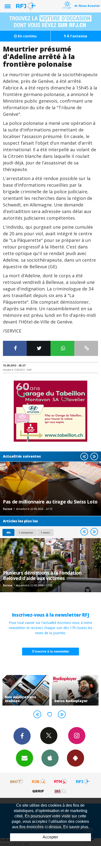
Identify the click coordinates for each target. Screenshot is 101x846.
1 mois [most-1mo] (45, 532)
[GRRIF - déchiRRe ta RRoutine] (39, 791)
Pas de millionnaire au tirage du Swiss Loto (50, 502)
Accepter (50, 837)
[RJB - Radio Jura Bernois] (39, 781)
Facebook (22, 736)
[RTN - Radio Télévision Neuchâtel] (60, 781)
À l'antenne (76, 36)
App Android (75, 758)
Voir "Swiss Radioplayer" (75, 690)
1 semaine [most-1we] (26, 532)
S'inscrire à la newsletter (50, 651)
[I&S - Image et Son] (60, 791)
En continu (27, 36)
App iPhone (50, 758)
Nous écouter (89, 6)
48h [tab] (8, 532)
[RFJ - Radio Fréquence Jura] (82, 781)
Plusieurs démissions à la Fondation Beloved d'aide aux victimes (42, 575)
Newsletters (24, 758)
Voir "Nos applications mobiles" (25, 690)
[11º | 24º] (66, 0)
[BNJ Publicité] (17, 781)
